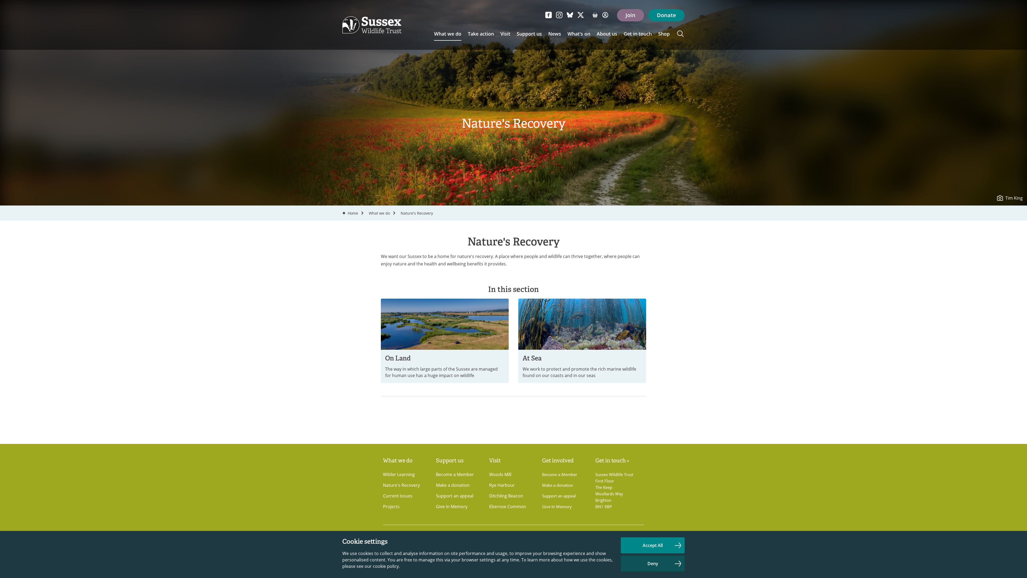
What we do (447, 34)
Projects (391, 506)
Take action (481, 34)
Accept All (653, 545)
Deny (652, 563)
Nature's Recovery (417, 213)
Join (630, 15)
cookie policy (386, 566)
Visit (505, 34)
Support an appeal (454, 496)
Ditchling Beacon (506, 496)
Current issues (397, 496)
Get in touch (638, 34)
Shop (664, 34)
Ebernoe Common (507, 506)
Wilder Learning (399, 474)
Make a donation (453, 485)
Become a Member (455, 474)
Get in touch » (612, 460)
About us (607, 34)
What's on (579, 34)
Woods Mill (500, 474)
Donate (666, 15)
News (554, 34)
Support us (529, 34)
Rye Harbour (502, 485)
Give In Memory (451, 506)
